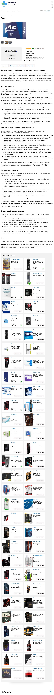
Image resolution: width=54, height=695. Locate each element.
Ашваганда (14, 499)
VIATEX (13, 668)
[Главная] (1, 15)
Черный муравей (37, 668)
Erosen (13, 598)
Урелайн (13, 301)
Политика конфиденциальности (6, 692)
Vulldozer (35, 612)
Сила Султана (36, 471)
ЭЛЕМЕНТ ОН (14, 654)
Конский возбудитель (38, 583)
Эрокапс (35, 329)
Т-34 (12, 612)
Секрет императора (38, 555)
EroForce (13, 527)
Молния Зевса (36, 386)
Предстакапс (36, 372)
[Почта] (52, 5)
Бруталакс (35, 499)
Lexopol (13, 386)
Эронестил (13, 414)
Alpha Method (36, 626)
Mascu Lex (35, 598)
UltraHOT (13, 640)
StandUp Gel (36, 485)
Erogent (35, 654)
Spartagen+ (36, 287)
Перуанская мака (15, 259)
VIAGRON (13, 513)
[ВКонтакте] (52, 7)
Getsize (13, 428)
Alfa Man (35, 301)
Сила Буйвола (36, 513)
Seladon (35, 358)
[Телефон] (52, 2)
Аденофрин (14, 315)
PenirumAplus (14, 626)
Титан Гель (13, 273)
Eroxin (34, 442)
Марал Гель (14, 569)
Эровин (35, 456)
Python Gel (36, 414)
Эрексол (13, 485)
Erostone (35, 315)
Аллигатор (13, 329)
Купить (12, 55)
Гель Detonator (36, 541)
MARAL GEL (14, 400)
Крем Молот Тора (37, 273)
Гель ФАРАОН (14, 456)
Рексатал (13, 344)
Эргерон (13, 372)
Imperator (13, 541)
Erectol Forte (36, 569)
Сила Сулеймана (15, 471)
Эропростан (36, 344)
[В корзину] (43, 269)
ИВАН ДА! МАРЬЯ (37, 640)
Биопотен (35, 428)
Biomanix (35, 259)
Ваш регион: (44, 10)
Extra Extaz (36, 400)
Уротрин (13, 287)
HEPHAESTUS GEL (15, 583)
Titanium (13, 358)
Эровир (35, 527)
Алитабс (13, 442)
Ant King (13, 555)
